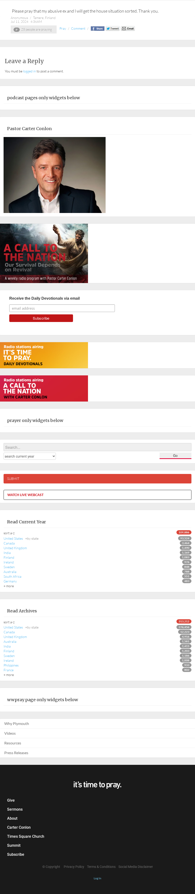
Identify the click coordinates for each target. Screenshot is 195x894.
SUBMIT (13, 479)
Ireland (9, 562)
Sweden (9, 567)
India (7, 553)
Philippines (11, 665)
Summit (13, 845)
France (9, 670)
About (12, 818)
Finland (9, 557)
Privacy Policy (74, 867)
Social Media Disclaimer (135, 867)
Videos (10, 733)
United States (21, 538)
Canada (9, 543)
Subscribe (15, 854)
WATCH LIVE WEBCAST (25, 495)
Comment (78, 28)
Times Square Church (25, 836)
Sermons (15, 809)
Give (11, 800)
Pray (62, 28)
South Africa (12, 576)
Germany (10, 581)
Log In (97, 878)
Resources (12, 743)
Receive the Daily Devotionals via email (44, 298)
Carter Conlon (19, 827)
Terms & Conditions (101, 867)
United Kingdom (15, 548)
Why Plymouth (16, 723)
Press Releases (16, 752)
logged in (29, 71)
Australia (10, 572)
